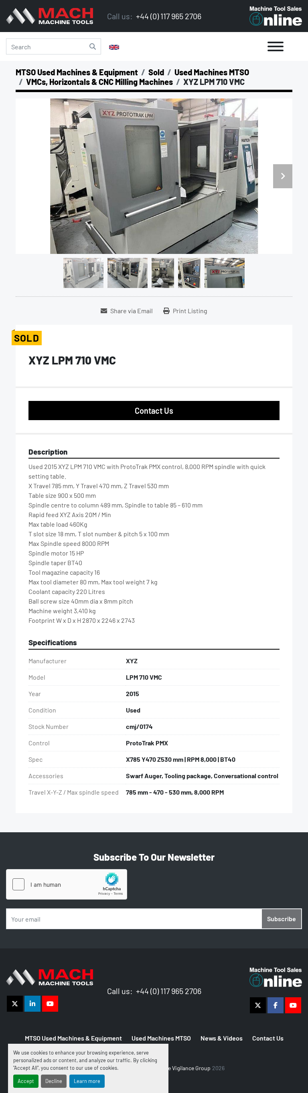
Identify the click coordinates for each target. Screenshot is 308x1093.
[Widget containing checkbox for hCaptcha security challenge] (66, 884)
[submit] (92, 46)
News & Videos (222, 1038)
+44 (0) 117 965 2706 (167, 16)
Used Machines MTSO (161, 1038)
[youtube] (50, 1004)
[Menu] (275, 46)
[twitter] (15, 1004)
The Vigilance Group (186, 1068)
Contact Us (154, 410)
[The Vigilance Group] (49, 976)
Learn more (87, 1081)
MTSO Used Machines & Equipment (73, 1038)
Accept (26, 1081)
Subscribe (281, 918)
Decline (53, 1081)
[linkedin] (32, 1004)
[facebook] (275, 1005)
